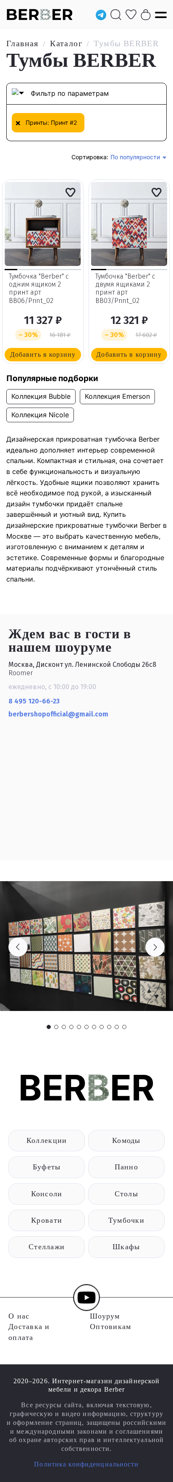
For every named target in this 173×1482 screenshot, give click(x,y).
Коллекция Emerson (117, 396)
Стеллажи (47, 1246)
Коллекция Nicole (40, 415)
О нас (18, 1316)
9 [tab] (109, 1027)
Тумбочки (126, 1220)
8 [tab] (102, 1027)
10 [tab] (117, 1027)
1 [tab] (49, 1027)
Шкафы (126, 1246)
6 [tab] (86, 1027)
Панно (126, 1167)
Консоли (47, 1194)
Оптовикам (110, 1326)
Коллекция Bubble (41, 396)
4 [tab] (71, 1027)
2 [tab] (56, 1027)
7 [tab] (94, 1027)
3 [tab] (64, 1027)
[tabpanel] (86, 946)
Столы (126, 1194)
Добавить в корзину (43, 354)
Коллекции (46, 1140)
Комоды (126, 1140)
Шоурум (105, 1316)
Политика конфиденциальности (86, 1464)
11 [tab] (124, 1027)
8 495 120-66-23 (34, 701)
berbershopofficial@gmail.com (59, 714)
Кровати (46, 1220)
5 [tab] (79, 1027)
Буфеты (47, 1167)
